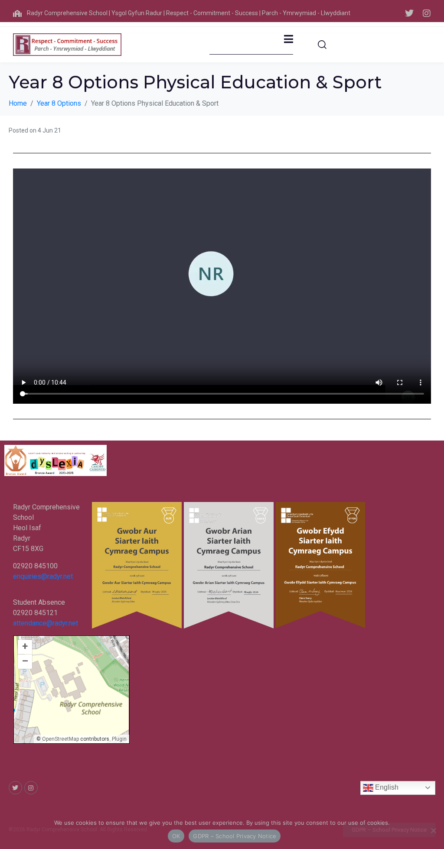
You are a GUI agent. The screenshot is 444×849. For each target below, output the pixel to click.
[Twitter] (409, 13)
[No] (433, 830)
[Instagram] (426, 13)
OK (176, 836)
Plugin (119, 739)
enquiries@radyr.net (43, 576)
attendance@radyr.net (45, 623)
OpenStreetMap (60, 739)
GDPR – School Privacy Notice (234, 836)
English (385, 787)
